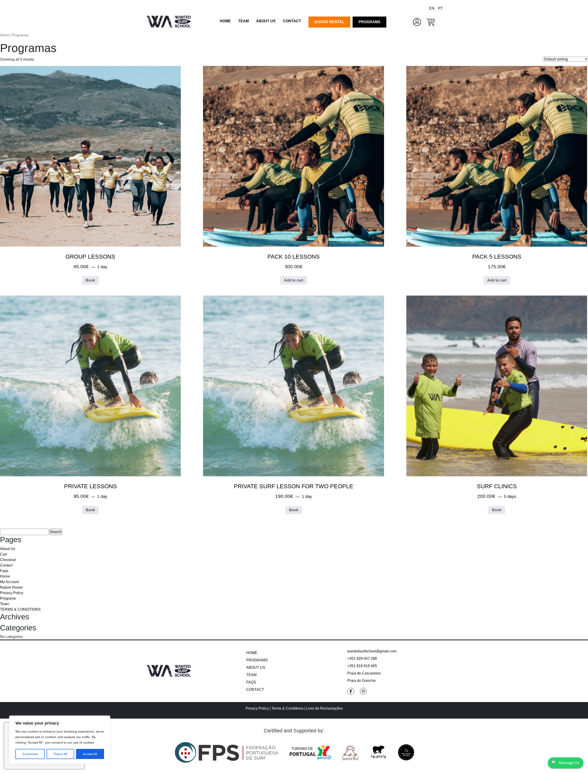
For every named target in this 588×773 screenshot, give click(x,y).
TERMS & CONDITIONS (20, 609)
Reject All (60, 754)
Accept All (90, 754)
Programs (369, 22)
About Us (266, 21)
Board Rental (329, 22)
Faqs (4, 571)
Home (225, 21)
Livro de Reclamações (324, 708)
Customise (30, 754)
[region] (59, 740)
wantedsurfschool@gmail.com (371, 651)
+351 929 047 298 (362, 658)
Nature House (11, 587)
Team (243, 21)
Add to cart (293, 280)
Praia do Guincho (361, 681)
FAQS (251, 682)
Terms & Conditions (287, 708)
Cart (3, 554)
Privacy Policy (11, 593)
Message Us (569, 763)
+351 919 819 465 (362, 666)
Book (90, 280)
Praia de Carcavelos (364, 673)
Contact (292, 21)
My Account (9, 582)
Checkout (8, 560)
